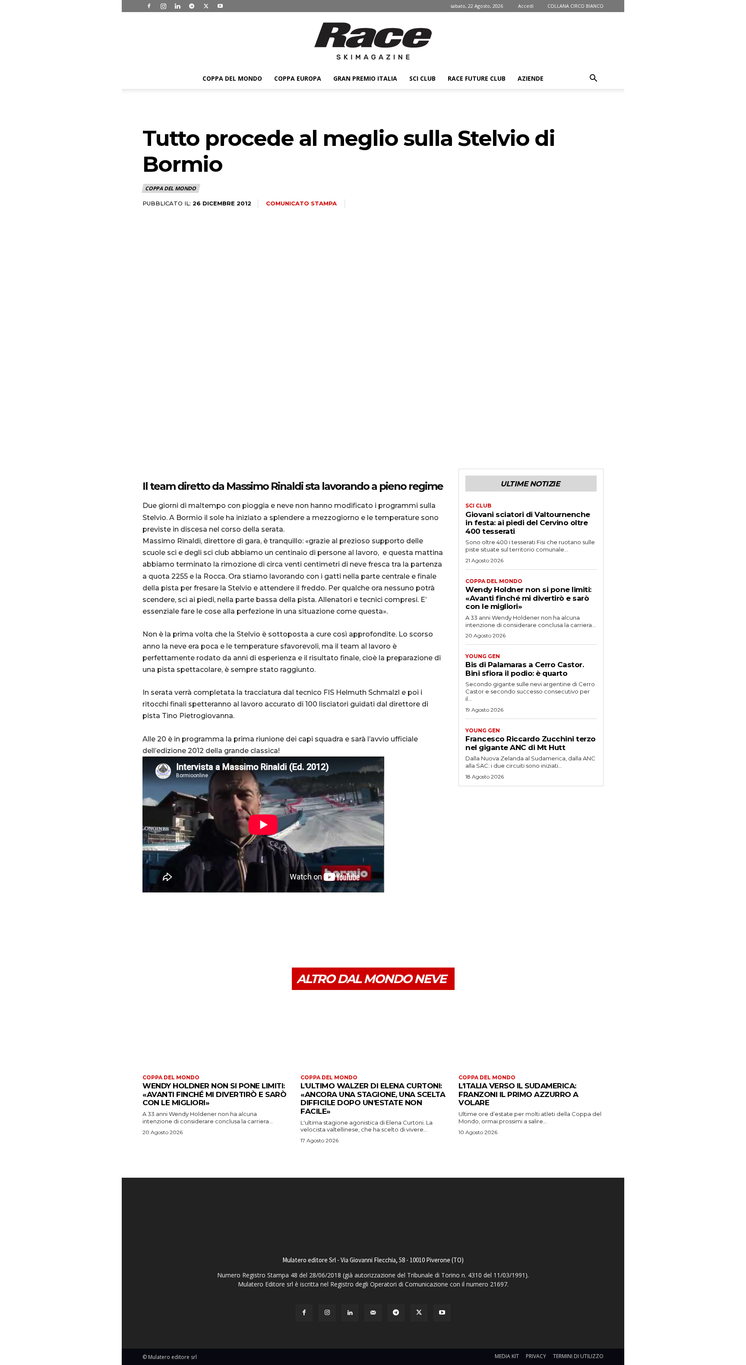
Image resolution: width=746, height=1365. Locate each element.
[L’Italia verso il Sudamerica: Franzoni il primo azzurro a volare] (531, 1033)
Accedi (526, 6)
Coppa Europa (297, 78)
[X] (205, 6)
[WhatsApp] (210, 926)
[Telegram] (191, 6)
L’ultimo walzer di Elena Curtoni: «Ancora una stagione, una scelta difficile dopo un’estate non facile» (372, 1098)
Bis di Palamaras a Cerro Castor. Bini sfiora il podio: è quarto (524, 669)
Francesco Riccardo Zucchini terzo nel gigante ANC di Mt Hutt (530, 743)
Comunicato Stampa (301, 203)
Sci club (422, 78)
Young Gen (482, 656)
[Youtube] (220, 6)
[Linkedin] (177, 6)
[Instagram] (163, 6)
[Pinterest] (190, 926)
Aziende (531, 78)
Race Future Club (477, 78)
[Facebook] (148, 6)
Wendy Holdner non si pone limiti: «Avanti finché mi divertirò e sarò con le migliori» (528, 598)
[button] (593, 79)
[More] (231, 926)
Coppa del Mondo (232, 78)
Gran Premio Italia (365, 78)
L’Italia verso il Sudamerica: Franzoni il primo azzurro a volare (518, 1094)
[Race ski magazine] (373, 41)
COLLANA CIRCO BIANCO (575, 6)
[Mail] (372, 1313)
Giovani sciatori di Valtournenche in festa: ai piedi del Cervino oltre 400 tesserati (527, 523)
